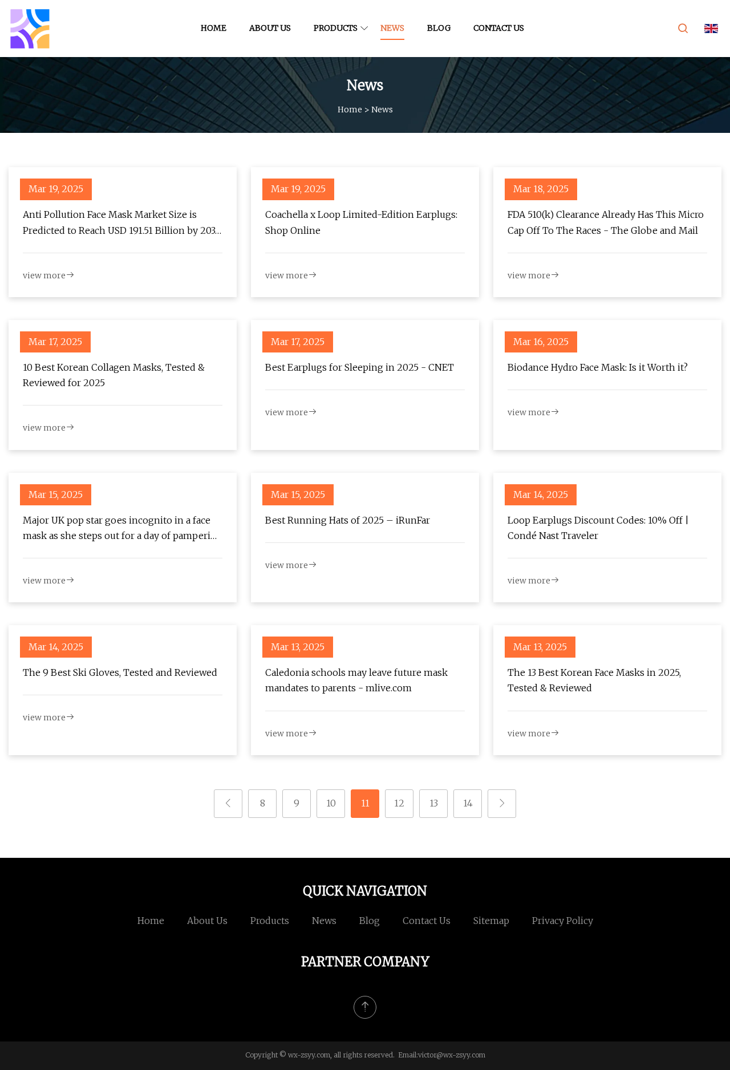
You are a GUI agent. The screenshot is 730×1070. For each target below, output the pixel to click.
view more (44, 275)
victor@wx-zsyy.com (451, 1055)
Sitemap (491, 920)
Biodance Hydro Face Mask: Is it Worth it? (598, 367)
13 (433, 803)
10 (331, 803)
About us (270, 28)
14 (468, 803)
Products (336, 28)
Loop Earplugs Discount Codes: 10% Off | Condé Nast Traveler (598, 527)
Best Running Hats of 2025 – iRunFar (347, 520)
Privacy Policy (562, 920)
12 (399, 803)
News (392, 28)
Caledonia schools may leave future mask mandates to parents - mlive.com (356, 680)
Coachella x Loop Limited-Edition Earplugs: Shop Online (361, 222)
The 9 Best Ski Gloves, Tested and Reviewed (120, 672)
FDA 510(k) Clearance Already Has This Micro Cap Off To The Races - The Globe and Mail (606, 222)
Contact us (498, 28)
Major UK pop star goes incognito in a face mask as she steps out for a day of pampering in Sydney (122, 529)
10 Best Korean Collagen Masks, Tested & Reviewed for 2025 (114, 375)
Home (213, 28)
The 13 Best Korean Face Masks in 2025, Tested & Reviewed (594, 680)
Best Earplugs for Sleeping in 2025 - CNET (359, 367)
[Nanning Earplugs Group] (30, 28)
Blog (439, 28)
